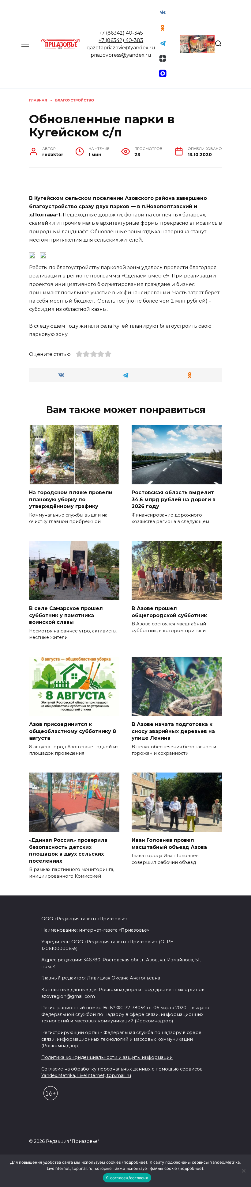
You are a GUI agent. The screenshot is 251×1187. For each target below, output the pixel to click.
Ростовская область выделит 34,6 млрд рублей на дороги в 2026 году (173, 499)
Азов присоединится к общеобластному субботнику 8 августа (72, 731)
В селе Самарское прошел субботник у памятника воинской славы (66, 615)
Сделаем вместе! (145, 276)
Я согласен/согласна (127, 1177)
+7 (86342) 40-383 (121, 40)
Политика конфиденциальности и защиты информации (107, 1057)
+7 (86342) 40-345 (121, 33)
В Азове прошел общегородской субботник (169, 611)
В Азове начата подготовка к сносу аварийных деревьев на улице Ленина (173, 731)
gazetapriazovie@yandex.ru (121, 48)
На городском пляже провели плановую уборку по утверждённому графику (70, 499)
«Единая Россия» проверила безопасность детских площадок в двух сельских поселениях (68, 850)
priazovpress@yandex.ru (121, 55)
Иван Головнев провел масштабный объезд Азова (169, 843)
